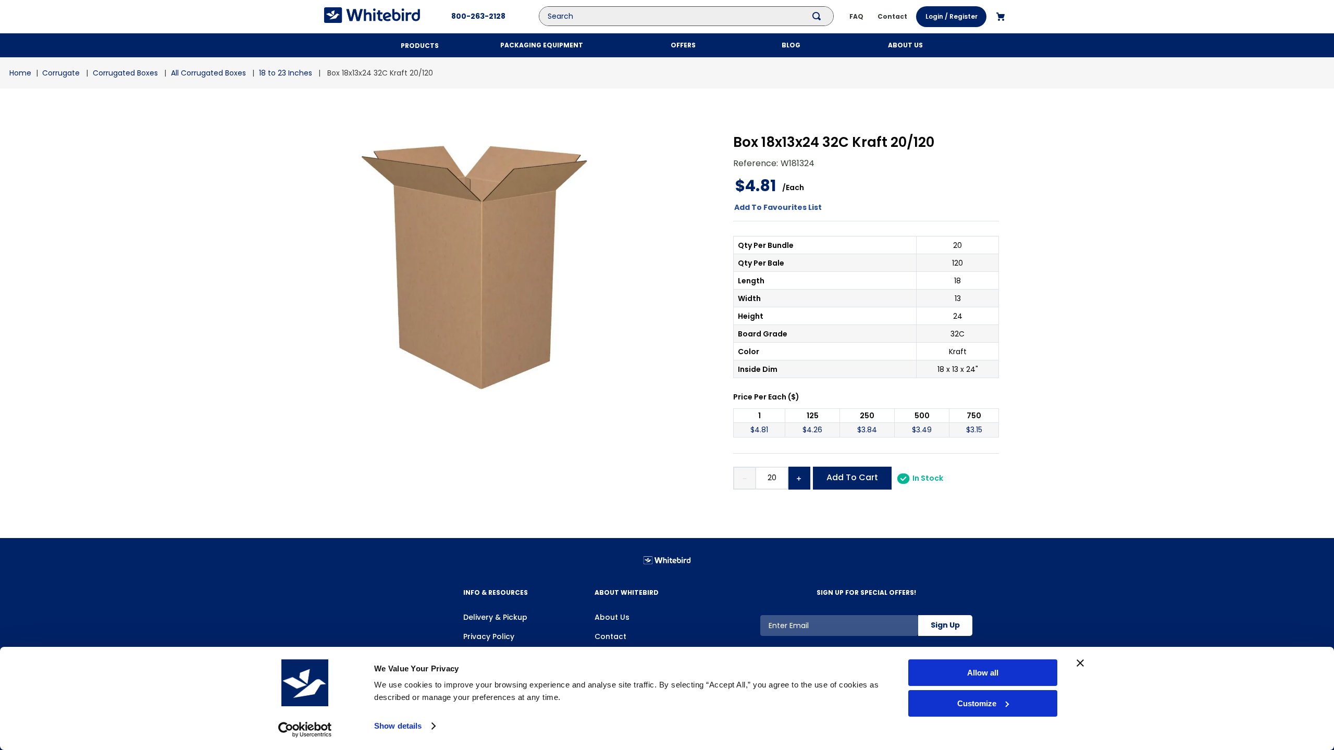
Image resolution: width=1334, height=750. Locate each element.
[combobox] (694, 16)
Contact (610, 636)
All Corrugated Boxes (208, 73)
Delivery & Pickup (495, 617)
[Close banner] (1080, 663)
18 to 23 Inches (285, 73)
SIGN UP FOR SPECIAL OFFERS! (866, 592)
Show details (398, 725)
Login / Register (951, 16)
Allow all (982, 672)
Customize (976, 703)
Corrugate (61, 73)
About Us (612, 617)
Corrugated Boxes (125, 73)
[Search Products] (818, 16)
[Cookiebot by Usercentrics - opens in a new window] (305, 730)
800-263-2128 (478, 16)
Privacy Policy (488, 636)
